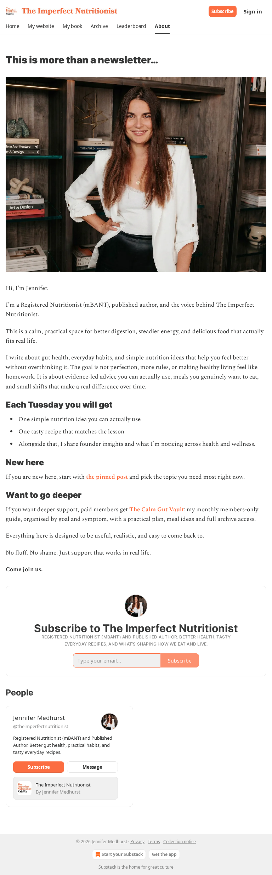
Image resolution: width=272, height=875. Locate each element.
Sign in (253, 11)
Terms (154, 842)
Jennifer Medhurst (39, 718)
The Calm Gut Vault (156, 509)
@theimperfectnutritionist (40, 726)
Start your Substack (122, 854)
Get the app (164, 854)
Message (92, 767)
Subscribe (222, 11)
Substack (107, 867)
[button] (12, 26)
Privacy (137, 842)
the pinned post (107, 477)
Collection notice (179, 842)
